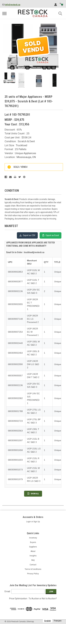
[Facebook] (6, 177)
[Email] (10, 177)
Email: (7, 591)
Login (28, 522)
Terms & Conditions (33, 569)
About (33, 551)
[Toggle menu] (4, 13)
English (47, 621)
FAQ (33, 560)
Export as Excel (52, 235)
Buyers (33, 542)
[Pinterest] (24, 177)
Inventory (33, 538)
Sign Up (36, 522)
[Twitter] (19, 177)
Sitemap (30, 621)
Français (57, 621)
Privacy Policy (33, 574)
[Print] (15, 177)
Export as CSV (29, 235)
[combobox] (47, 620)
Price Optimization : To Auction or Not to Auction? (33, 598)
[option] (57, 620)
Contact (33, 565)
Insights (33, 556)
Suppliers (33, 547)
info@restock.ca (12, 4)
